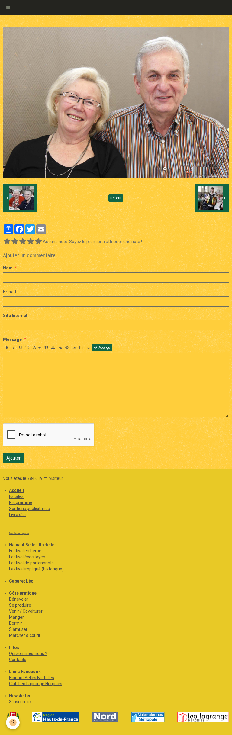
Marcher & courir (24, 635)
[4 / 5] (30, 242)
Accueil (16, 490)
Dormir (15, 623)
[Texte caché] (67, 347)
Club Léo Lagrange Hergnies (35, 683)
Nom (8, 267)
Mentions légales (19, 533)
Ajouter (13, 458)
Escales (16, 496)
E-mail (9, 291)
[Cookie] (13, 722)
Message (12, 339)
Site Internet (15, 315)
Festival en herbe (25, 550)
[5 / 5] (38, 242)
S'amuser (18, 629)
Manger (16, 617)
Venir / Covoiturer (26, 611)
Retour (115, 198)
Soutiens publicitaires (29, 508)
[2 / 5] (14, 242)
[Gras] (6, 347)
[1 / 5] (7, 242)
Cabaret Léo (21, 581)
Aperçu (104, 347)
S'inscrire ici (20, 701)
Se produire (20, 605)
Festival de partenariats (31, 562)
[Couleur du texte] (37, 347)
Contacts (17, 659)
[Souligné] (20, 347)
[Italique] (13, 347)
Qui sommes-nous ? (28, 653)
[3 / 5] (22, 242)
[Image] (74, 347)
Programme (20, 502)
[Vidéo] (81, 347)
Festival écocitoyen (27, 556)
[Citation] (46, 347)
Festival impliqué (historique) (36, 568)
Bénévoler (18, 599)
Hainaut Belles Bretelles (31, 677)
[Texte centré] (53, 347)
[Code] (88, 347)
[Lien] (60, 347)
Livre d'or (17, 514)
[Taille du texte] (27, 347)
